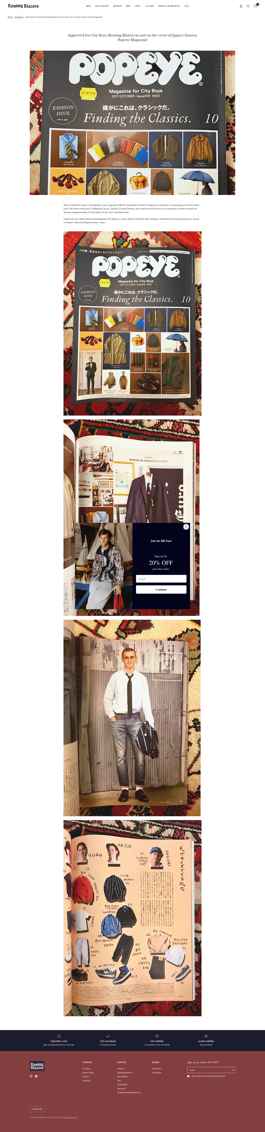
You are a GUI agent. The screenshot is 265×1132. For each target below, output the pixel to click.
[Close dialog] (186, 526)
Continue (161, 589)
